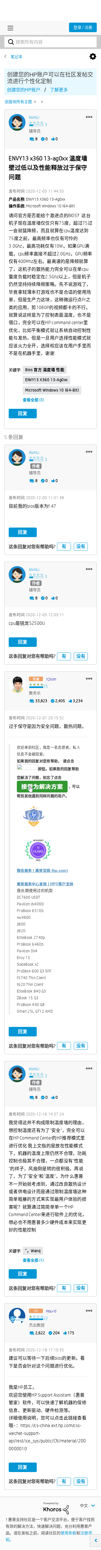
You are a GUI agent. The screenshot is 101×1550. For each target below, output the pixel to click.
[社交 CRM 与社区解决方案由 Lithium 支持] (56, 1507)
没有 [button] (80, 546)
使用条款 (68, 1532)
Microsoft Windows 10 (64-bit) (52, 390)
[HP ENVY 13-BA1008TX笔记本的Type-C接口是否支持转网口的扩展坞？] (41, 101)
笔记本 (16, 56)
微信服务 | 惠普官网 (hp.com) (42, 870)
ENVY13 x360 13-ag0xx (46, 379)
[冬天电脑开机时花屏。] (35, 101)
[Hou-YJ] (17, 1316)
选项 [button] (93, 57)
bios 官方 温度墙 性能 (44, 369)
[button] (89, 116)
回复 (22, 413)
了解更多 (59, 89)
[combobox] (50, 42)
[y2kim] (17, 684)
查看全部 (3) (33, 399)
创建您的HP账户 (23, 89)
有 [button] (64, 546)
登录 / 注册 (83, 27)
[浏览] (9, 28)
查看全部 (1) (33, 1260)
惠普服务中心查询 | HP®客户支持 (45, 884)
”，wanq (33, 1250)
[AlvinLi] (17, 122)
